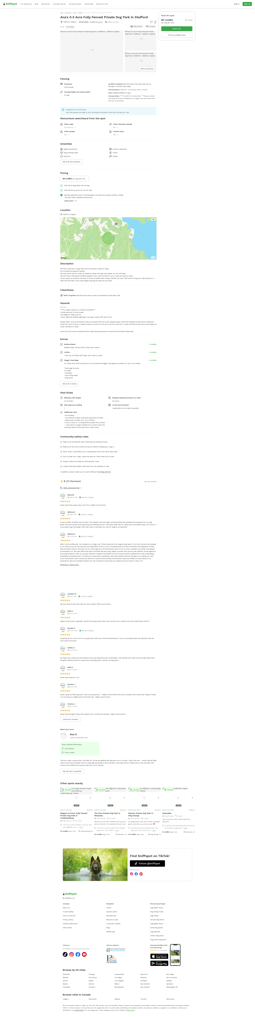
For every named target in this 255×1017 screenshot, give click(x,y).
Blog (36, 4)
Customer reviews (113, 924)
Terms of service (69, 916)
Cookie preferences (70, 924)
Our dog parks (26, 4)
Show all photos (146, 69)
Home (108, 908)
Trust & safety (68, 912)
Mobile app (110, 932)
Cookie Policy (78, 1010)
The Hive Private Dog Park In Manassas (107, 814)
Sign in (236, 4)
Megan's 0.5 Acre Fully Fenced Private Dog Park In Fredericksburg (73, 815)
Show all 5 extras (69, 384)
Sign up (247, 4)
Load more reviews (70, 719)
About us (66, 908)
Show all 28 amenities (71, 162)
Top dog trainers (75, 4)
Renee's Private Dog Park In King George (140, 814)
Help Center (67, 928)
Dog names (45, 4)
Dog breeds (89, 4)
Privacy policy (68, 920)
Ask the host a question (72, 771)
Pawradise (166, 813)
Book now (177, 29)
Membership (111, 916)
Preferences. (130, 1010)
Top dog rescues (59, 4)
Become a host (102, 4)
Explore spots (111, 912)
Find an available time (177, 35)
